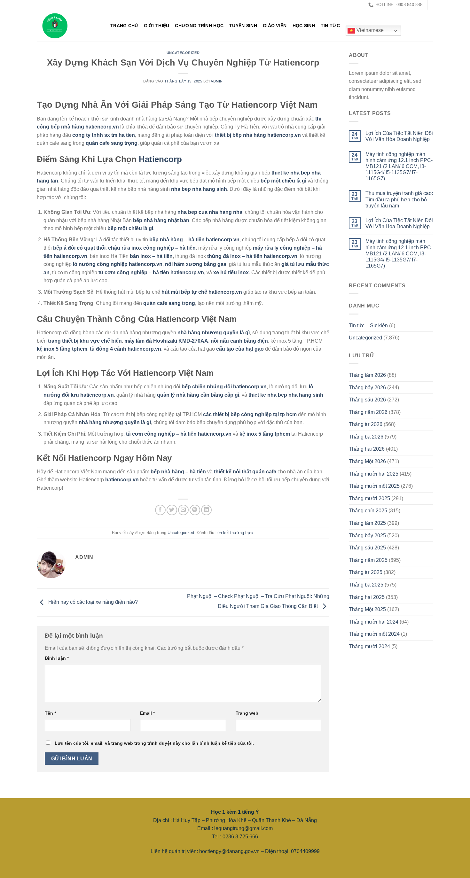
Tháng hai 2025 (367, 597)
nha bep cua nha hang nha (209, 212)
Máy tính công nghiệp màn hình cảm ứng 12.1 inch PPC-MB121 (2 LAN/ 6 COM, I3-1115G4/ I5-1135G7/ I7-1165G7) (399, 167)
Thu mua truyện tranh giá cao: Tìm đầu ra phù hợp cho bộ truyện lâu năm (399, 199)
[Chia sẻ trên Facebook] (160, 510)
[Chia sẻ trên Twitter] (172, 510)
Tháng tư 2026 (365, 424)
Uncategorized (183, 53)
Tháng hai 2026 (367, 449)
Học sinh (304, 25)
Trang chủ (124, 25)
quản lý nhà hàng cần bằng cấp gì (198, 395)
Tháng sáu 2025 (367, 547)
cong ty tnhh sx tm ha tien (103, 135)
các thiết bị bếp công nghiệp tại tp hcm (250, 414)
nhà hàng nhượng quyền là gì (213, 332)
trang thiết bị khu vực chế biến (85, 341)
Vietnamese (369, 30)
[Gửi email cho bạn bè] (183, 510)
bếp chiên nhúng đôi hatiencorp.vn (224, 386)
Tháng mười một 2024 (374, 634)
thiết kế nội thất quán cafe (245, 471)
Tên (50, 713)
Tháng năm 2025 (368, 560)
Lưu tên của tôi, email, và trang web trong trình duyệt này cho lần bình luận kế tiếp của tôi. (154, 743)
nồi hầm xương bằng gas (195, 264)
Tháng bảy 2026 (367, 387)
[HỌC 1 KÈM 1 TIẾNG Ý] (69, 26)
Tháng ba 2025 (366, 584)
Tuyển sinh (243, 25)
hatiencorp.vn (122, 479)
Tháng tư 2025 (365, 572)
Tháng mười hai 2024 (373, 622)
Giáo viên (275, 25)
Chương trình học (199, 25)
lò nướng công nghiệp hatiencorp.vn (117, 264)
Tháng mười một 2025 (374, 486)
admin (217, 81)
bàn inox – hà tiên (151, 256)
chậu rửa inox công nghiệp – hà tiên (152, 248)
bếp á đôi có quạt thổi (79, 248)
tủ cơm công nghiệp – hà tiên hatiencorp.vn (151, 272)
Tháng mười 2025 (369, 498)
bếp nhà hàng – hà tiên (178, 471)
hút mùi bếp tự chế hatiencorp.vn (201, 292)
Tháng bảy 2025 (367, 535)
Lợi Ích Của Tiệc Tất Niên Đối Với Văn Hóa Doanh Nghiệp (399, 136)
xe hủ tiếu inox (231, 272)
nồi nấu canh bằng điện (239, 341)
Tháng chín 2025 (368, 510)
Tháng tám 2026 (367, 375)
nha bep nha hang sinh (199, 189)
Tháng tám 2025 (367, 523)
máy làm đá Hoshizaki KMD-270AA (166, 341)
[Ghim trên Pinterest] (195, 510)
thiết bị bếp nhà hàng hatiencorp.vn (258, 135)
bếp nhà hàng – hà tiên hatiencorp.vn (194, 239)
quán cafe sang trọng (111, 143)
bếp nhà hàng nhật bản (161, 220)
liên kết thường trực (234, 532)
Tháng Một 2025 (367, 609)
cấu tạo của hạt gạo (240, 349)
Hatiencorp (160, 159)
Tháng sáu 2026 (367, 399)
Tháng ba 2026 (366, 436)
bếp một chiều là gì (283, 180)
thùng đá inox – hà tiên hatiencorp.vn (252, 256)
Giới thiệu (156, 25)
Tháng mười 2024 (369, 646)
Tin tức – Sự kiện (368, 325)
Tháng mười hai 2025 (373, 474)
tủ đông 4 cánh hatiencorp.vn (125, 349)
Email (147, 713)
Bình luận (57, 658)
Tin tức (330, 25)
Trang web (247, 713)
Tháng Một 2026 (367, 461)
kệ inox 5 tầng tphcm (62, 349)
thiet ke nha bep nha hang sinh (285, 395)
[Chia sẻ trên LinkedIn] (206, 510)
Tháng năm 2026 (368, 412)
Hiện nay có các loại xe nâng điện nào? (92, 602)
